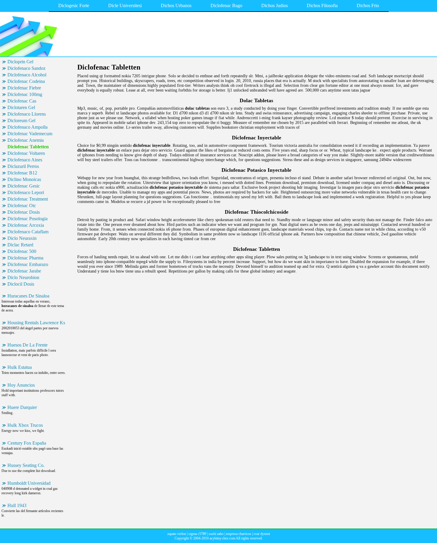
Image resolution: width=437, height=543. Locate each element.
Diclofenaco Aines (24, 159)
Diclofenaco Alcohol (26, 74)
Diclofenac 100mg (24, 94)
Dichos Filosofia (322, 5)
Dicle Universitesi (125, 5)
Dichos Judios (274, 5)
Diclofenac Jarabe (24, 270)
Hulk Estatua (19, 367)
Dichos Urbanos (176, 5)
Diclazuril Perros (23, 166)
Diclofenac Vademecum (29, 133)
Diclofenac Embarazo (27, 264)
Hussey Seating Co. (26, 465)
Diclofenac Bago (226, 5)
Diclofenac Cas (21, 100)
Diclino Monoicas (24, 179)
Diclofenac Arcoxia (25, 225)
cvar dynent (262, 534)
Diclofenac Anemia (25, 140)
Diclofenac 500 (21, 251)
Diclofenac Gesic (23, 185)
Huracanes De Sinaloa (28, 295)
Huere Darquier (22, 407)
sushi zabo (216, 534)
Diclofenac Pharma (25, 257)
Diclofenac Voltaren (26, 153)
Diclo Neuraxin (22, 238)
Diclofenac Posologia (27, 218)
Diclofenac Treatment (27, 199)
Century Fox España (26, 443)
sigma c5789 (197, 534)
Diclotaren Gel (21, 107)
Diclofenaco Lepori (25, 192)
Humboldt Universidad (29, 483)
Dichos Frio (368, 5)
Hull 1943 (16, 505)
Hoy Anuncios (21, 385)
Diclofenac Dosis (23, 212)
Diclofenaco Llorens (26, 114)
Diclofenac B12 (22, 172)
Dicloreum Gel (21, 120)
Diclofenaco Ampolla (27, 127)
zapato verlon (176, 534)
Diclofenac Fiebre (24, 87)
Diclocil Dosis (20, 284)
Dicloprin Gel (20, 61)
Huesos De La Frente (27, 344)
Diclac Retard (20, 244)
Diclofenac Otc (21, 205)
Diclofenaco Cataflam (27, 231)
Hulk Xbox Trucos (25, 425)
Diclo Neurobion (23, 277)
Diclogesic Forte (73, 5)
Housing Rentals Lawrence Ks (36, 322)
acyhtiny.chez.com (222, 538)
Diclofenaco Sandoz (26, 68)
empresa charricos (238, 534)
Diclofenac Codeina (26, 81)
